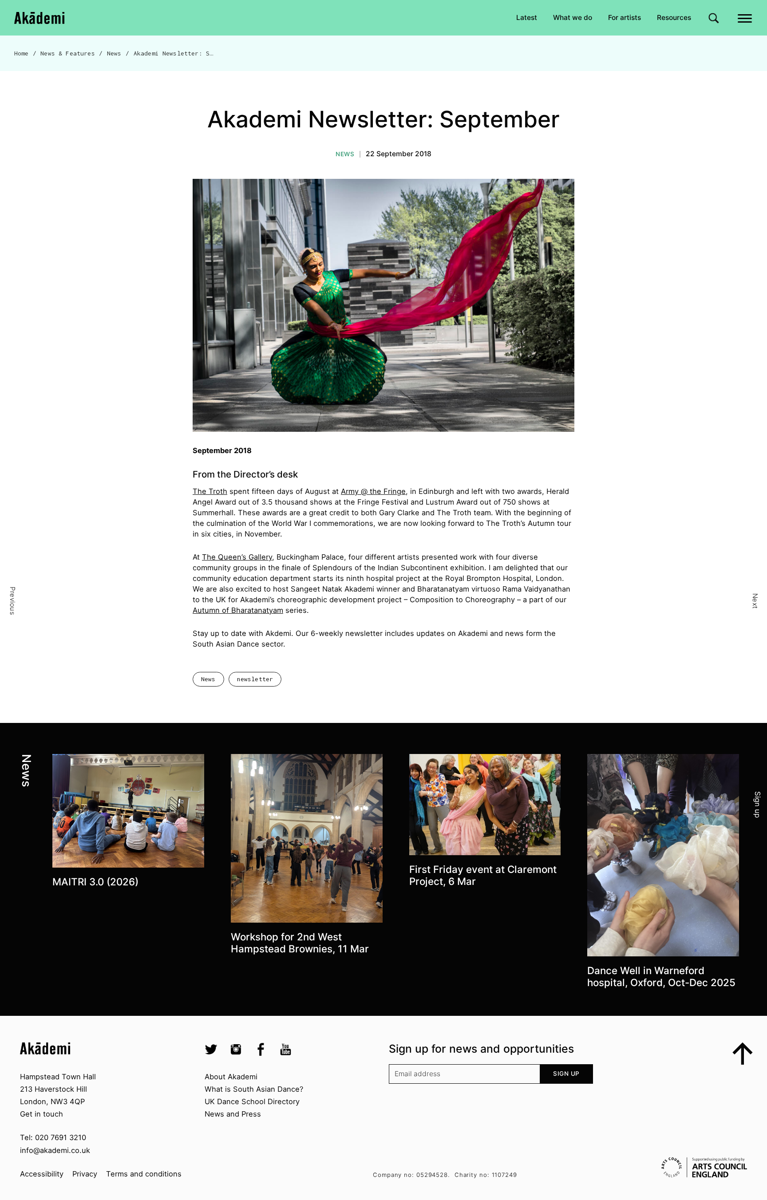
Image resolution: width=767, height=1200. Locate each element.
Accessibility (41, 1173)
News (114, 53)
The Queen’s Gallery (237, 557)
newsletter (255, 679)
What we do (572, 17)
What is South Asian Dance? (254, 1089)
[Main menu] (745, 18)
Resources (674, 17)
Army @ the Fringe (373, 491)
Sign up (566, 1073)
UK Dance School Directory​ (252, 1101)
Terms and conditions (144, 1173)
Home (21, 53)
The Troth (210, 491)
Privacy (84, 1173)
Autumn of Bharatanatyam (238, 610)
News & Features (67, 53)
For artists (624, 17)
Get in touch (41, 1113)
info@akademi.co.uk (55, 1150)
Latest (526, 17)
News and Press (233, 1113)
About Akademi (231, 1076)
